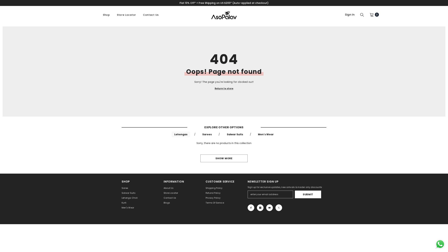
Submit (308, 194)
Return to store (224, 88)
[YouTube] (269, 207)
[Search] (362, 14)
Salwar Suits (235, 134)
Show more (223, 158)
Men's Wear (266, 134)
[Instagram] (260, 207)
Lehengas (180, 134)
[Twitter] (278, 207)
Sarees (207, 134)
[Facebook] (251, 207)
